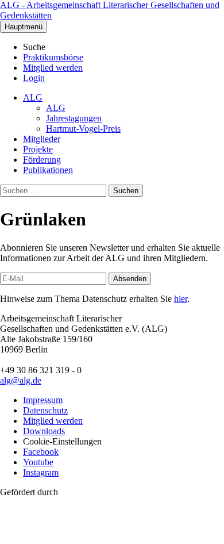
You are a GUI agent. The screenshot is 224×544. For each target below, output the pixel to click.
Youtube (38, 462)
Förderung (42, 159)
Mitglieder (41, 139)
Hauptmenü (24, 26)
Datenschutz (45, 410)
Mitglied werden (53, 67)
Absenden (129, 278)
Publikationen (48, 170)
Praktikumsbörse (53, 57)
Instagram (41, 472)
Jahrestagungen (74, 118)
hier (180, 299)
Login (34, 78)
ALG (33, 97)
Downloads (44, 431)
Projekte (38, 149)
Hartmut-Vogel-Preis (83, 128)
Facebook (41, 452)
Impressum (43, 400)
